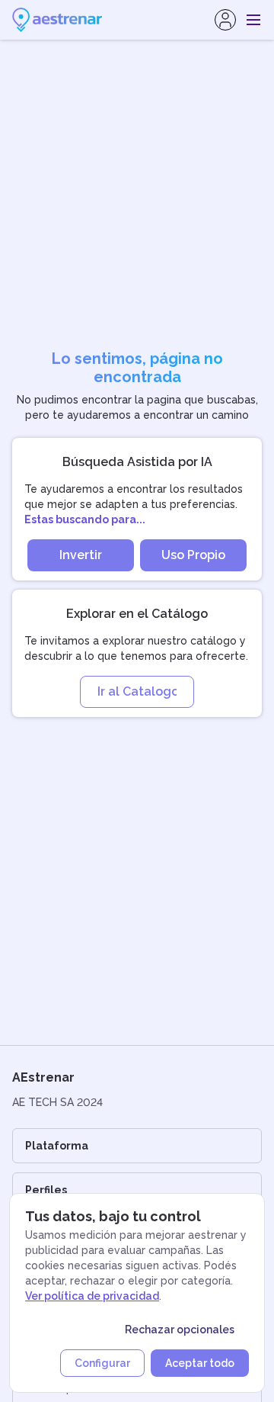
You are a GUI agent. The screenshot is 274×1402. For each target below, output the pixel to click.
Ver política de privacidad (92, 1296)
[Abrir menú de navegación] (253, 19)
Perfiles (46, 1190)
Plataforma (56, 1146)
